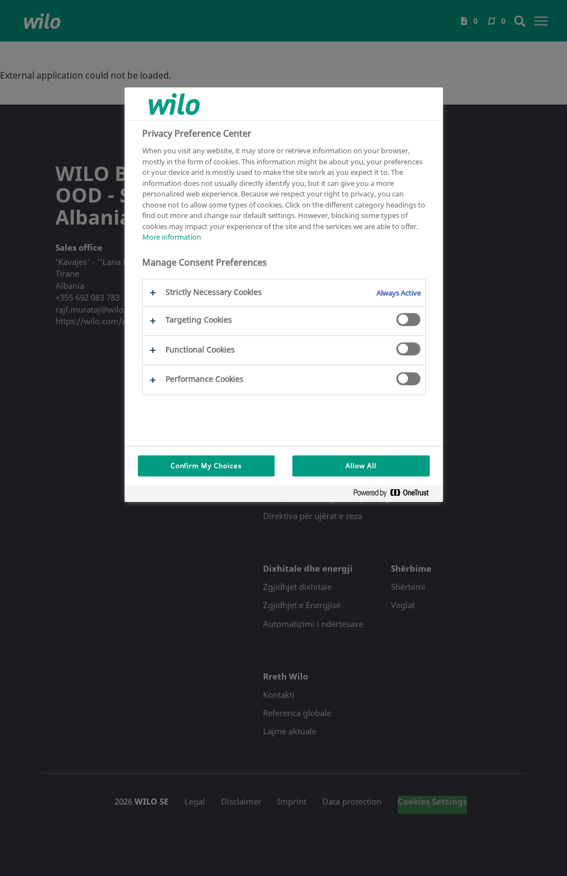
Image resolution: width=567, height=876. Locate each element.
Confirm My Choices (206, 465)
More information (171, 237)
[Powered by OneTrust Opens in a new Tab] (395, 495)
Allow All (361, 465)
